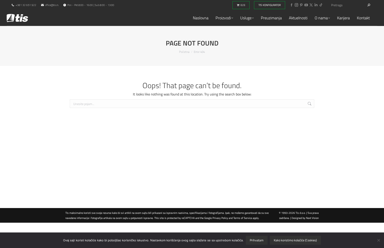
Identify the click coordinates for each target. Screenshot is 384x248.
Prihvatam (257, 240)
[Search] (369, 5)
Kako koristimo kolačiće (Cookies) (295, 240)
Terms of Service (242, 218)
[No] (378, 240)
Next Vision (312, 218)
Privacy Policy (220, 218)
